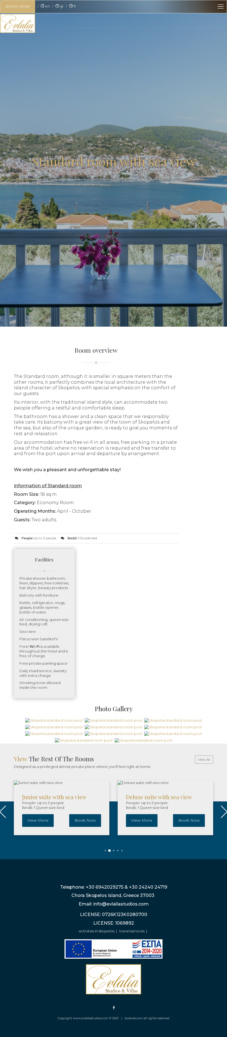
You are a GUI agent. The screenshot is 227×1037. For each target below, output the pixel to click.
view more (37, 820)
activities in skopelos (96, 931)
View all (204, 759)
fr (74, 6)
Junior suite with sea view (54, 797)
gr (61, 6)
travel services (132, 931)
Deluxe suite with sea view (159, 797)
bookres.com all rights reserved (147, 1018)
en (47, 6)
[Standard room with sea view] (54, 720)
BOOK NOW (18, 6)
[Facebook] (113, 1007)
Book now (85, 820)
